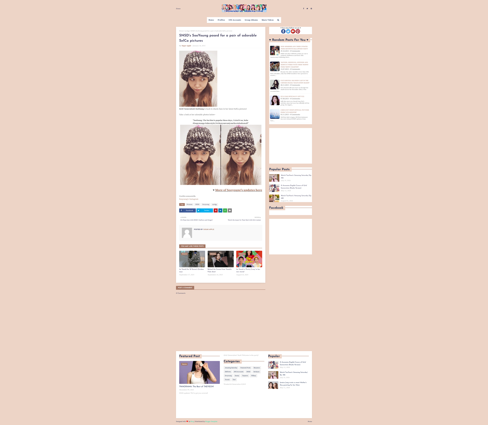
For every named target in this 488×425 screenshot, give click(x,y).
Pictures (189, 204)
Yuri (234, 380)
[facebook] (303, 8)
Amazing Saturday (231, 368)
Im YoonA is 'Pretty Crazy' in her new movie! (248, 271)
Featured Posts (245, 368)
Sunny (237, 376)
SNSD (197, 204)
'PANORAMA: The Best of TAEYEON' (196, 387)
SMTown (228, 372)
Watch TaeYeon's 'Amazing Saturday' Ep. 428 (296, 197)
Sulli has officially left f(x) (292, 96)
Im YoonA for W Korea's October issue (191, 271)
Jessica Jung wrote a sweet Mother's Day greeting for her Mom (293, 384)
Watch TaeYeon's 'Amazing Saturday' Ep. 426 (296, 177)
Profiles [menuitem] (221, 20)
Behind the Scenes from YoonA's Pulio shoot (220, 271)
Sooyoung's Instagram (188, 199)
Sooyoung (205, 204)
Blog (192, 421)
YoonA (227, 380)
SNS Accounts (238, 372)
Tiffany (253, 376)
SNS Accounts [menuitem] (235, 20)
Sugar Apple (186, 46)
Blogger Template (211, 421)
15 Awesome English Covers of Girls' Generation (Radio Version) (294, 187)
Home (178, 9)
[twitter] (307, 8)
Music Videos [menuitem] (268, 20)
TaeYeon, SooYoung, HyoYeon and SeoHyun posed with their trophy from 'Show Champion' (294, 64)
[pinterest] (311, 8)
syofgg (187, 31)
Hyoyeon (257, 368)
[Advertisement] (290, 146)
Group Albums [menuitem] (251, 20)
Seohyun (256, 372)
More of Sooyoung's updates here (238, 190)
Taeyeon (245, 376)
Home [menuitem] (211, 20)
